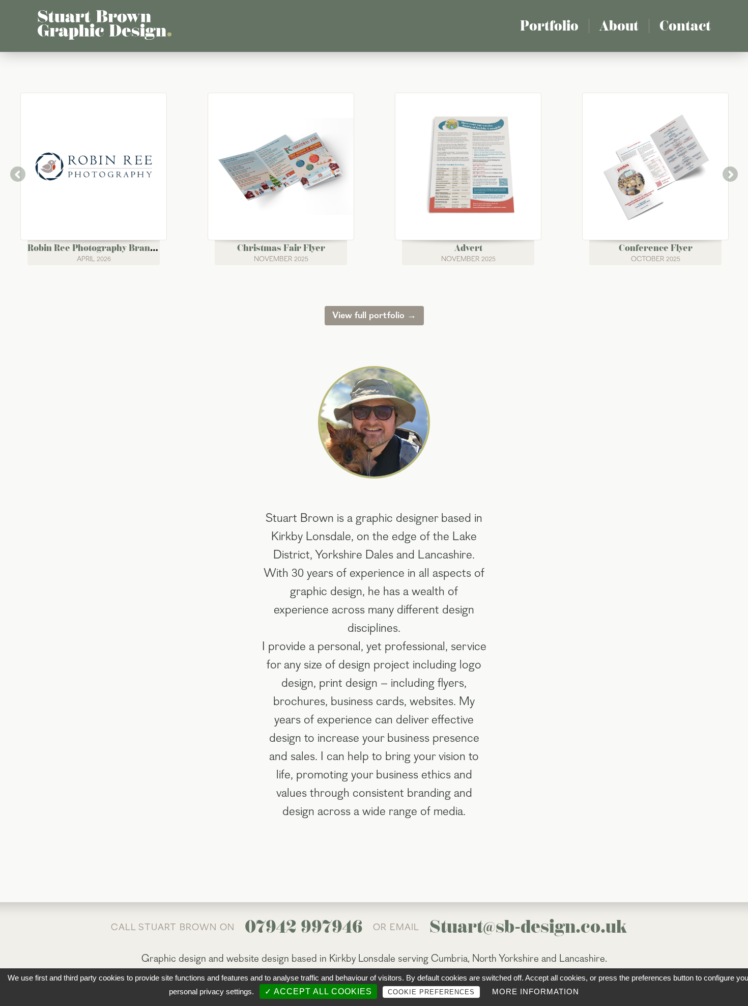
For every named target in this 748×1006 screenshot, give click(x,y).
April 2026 (94, 259)
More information (535, 991)
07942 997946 (304, 926)
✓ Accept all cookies (318, 991)
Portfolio (549, 26)
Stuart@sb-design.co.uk (528, 926)
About (619, 26)
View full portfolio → (374, 315)
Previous (17, 174)
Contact (685, 26)
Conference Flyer (656, 248)
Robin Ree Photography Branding (97, 248)
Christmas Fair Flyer (281, 248)
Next (730, 174)
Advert (468, 248)
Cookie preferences (431, 992)
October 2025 (655, 259)
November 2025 (281, 259)
